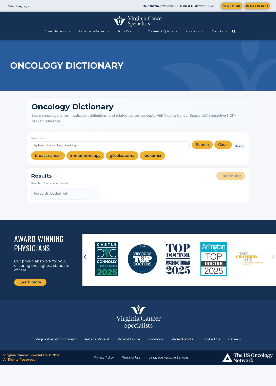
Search (202, 145)
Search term (38, 138)
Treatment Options (160, 31)
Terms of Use (131, 357)
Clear (223, 145)
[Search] (234, 31)
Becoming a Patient (92, 31)
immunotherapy (85, 155)
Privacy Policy (104, 357)
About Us (217, 31)
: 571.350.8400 (160, 5)
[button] (84, 256)
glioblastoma (122, 155)
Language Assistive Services (169, 357)
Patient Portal (183, 339)
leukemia (152, 155)
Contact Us (211, 339)
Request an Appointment (56, 339)
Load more (230, 176)
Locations (192, 31)
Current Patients (55, 31)
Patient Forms (128, 339)
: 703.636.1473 (197, 5)
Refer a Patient (97, 339)
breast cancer (48, 155)
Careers (234, 339)
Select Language (18, 6)
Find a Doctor (127, 31)
